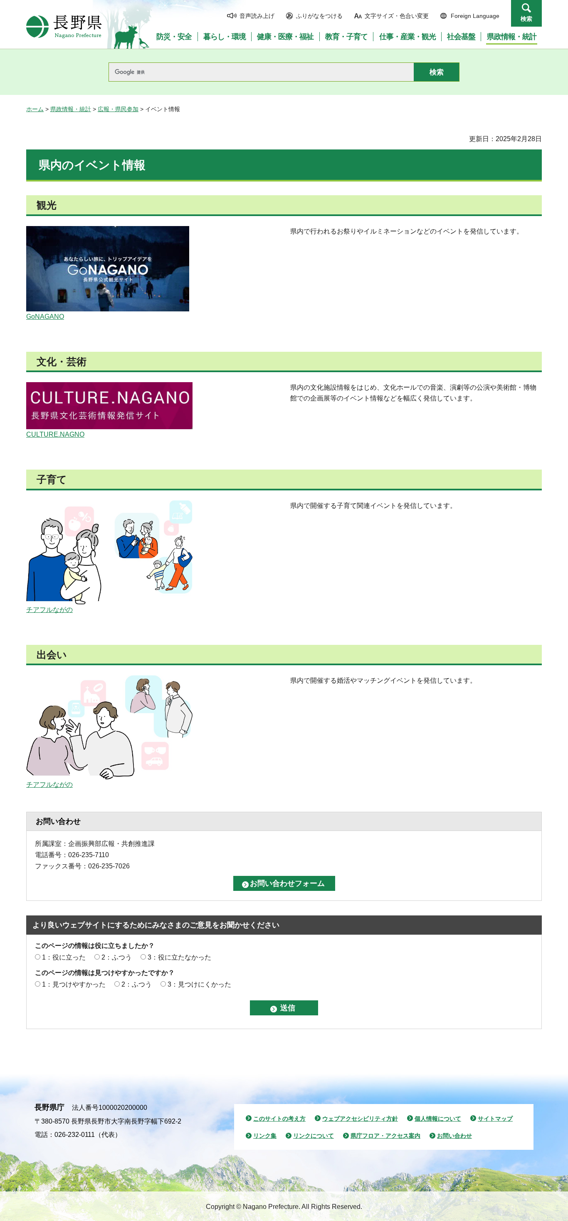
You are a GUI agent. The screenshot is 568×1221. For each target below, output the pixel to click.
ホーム (35, 109)
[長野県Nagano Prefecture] (64, 26)
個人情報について (438, 1118)
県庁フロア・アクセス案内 (385, 1135)
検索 (526, 18)
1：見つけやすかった (74, 984)
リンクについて (313, 1135)
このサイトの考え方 (279, 1118)
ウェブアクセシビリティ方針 (360, 1118)
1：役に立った (64, 957)
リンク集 (265, 1135)
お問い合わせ (454, 1135)
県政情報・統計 (70, 109)
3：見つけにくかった (199, 984)
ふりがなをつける (319, 15)
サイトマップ (495, 1118)
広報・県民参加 (118, 109)
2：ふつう (116, 957)
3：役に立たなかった (179, 957)
